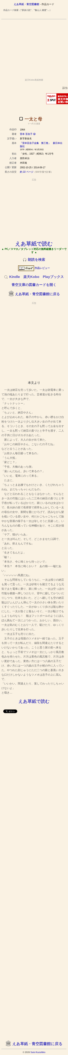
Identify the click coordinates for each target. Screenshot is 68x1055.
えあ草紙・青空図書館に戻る (37, 294)
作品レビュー (42, 268)
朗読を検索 (36, 259)
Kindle (14, 277)
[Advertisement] (34, 47)
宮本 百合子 (26, 134)
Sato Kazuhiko (37, 1052)
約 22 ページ (26, 171)
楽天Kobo (31, 277)
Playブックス (53, 277)
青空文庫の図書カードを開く (34, 285)
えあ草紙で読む (34, 244)
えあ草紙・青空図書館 (26, 4)
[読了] (21, 118)
